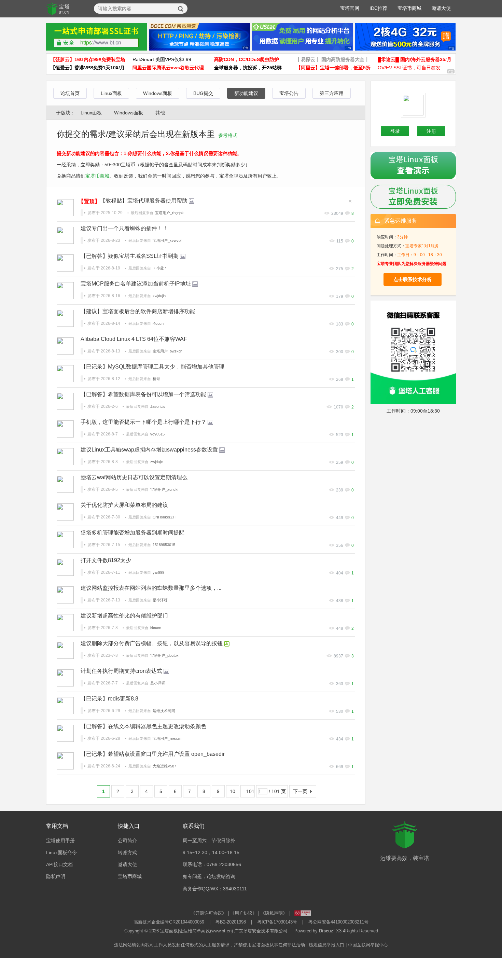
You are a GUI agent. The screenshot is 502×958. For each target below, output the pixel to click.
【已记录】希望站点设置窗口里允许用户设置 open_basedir (153, 754)
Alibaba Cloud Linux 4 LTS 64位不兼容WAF (134, 339)
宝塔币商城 (409, 8)
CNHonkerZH (164, 517)
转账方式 (127, 852)
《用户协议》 (243, 913)
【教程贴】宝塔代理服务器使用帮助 (143, 201)
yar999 (158, 572)
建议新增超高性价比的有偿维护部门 (124, 616)
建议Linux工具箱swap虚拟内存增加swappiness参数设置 (149, 450)
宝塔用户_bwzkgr (167, 351)
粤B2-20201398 (230, 922)
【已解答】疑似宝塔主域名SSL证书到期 (130, 256)
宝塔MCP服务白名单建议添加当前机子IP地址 (136, 284)
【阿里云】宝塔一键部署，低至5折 (333, 67)
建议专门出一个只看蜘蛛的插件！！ (124, 228)
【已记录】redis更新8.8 (109, 699)
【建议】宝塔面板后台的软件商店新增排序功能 (138, 311)
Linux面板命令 (61, 852)
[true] (180, 8)
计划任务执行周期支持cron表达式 (121, 671)
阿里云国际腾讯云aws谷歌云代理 (168, 67)
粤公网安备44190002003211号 (338, 922)
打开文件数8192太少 (106, 560)
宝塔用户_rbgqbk (169, 213)
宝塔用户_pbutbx (164, 655)
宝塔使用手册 (60, 840)
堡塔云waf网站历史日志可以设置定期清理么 (134, 477)
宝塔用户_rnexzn (167, 738)
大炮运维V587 (164, 766)
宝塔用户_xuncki (164, 489)
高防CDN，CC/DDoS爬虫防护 (246, 59)
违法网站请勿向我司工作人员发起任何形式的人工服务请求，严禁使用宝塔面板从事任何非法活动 (209, 944)
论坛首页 (70, 93)
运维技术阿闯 (164, 711)
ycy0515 (157, 434)
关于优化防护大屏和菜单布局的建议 (124, 505)
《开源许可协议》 (208, 913)
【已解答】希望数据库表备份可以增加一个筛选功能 (143, 394)
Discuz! (327, 930)
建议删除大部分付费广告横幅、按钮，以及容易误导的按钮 (152, 643)
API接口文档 (59, 864)
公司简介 (127, 840)
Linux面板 (111, 93)
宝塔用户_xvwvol (167, 240)
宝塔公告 (288, 93)
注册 (431, 131)
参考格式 (227, 135)
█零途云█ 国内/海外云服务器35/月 (414, 59)
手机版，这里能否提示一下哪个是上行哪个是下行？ (143, 422)
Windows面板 (157, 93)
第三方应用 (332, 93)
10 (232, 791)
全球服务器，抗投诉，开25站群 (248, 67)
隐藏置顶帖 (350, 201)
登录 (395, 131)
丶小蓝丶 (160, 268)
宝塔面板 (169, 930)
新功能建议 (246, 93)
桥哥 (156, 379)
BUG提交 (203, 93)
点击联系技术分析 (412, 279)
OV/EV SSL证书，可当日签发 (409, 67)
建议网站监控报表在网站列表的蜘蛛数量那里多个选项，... (151, 588)
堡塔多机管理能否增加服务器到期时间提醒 (132, 533)
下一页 (300, 791)
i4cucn (158, 323)
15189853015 (164, 545)
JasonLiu (157, 406)
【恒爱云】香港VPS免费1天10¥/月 (88, 67)
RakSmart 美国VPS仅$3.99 (162, 59)
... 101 (247, 791)
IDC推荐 (378, 8)
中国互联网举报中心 (368, 944)
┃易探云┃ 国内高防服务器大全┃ (332, 59)
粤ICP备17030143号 (277, 922)
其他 (160, 112)
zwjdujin (159, 296)
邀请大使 (441, 8)
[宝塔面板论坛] (58, 8)
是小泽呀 (160, 600)
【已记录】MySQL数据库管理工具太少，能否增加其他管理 (152, 367)
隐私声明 (55, 876)
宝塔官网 (349, 8)
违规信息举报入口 (326, 944)
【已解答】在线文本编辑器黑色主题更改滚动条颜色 (143, 726)
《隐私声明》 (274, 913)
